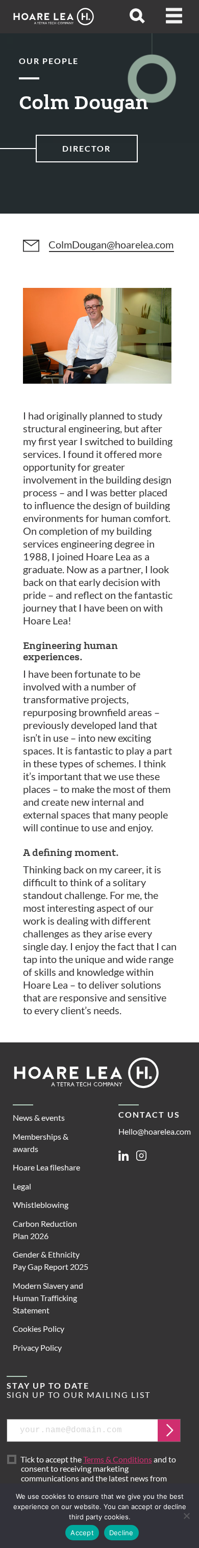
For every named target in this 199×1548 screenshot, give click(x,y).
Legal (22, 1186)
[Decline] (186, 1516)
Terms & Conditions (117, 1459)
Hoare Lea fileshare (46, 1167)
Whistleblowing (40, 1204)
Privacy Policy (37, 1347)
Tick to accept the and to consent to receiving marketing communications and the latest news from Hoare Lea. (98, 1474)
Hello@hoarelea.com (154, 1131)
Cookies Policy (38, 1328)
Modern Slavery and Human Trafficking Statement (48, 1298)
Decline (121, 1533)
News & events (39, 1117)
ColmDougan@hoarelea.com (110, 244)
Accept (82, 1533)
